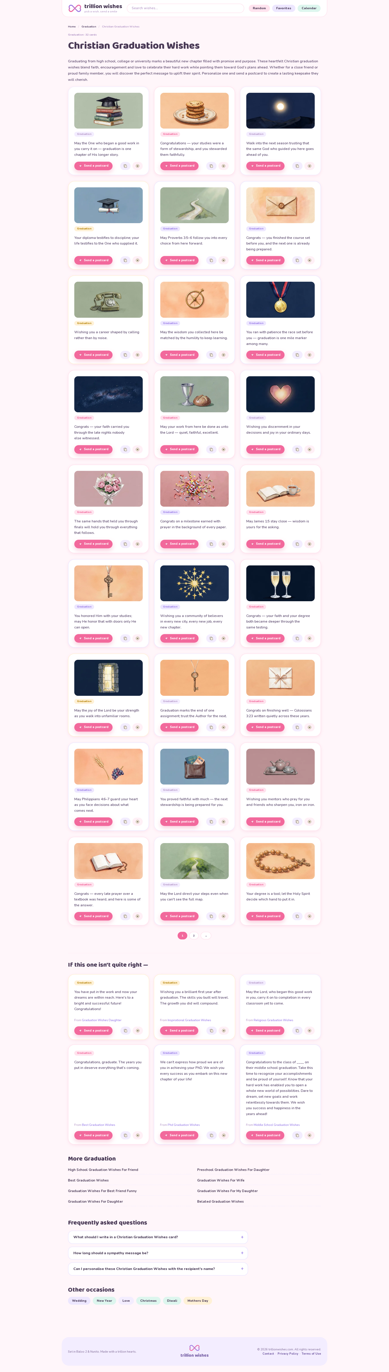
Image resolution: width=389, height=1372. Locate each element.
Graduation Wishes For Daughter (95, 1201)
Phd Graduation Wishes (184, 1125)
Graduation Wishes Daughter (102, 1020)
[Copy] (125, 166)
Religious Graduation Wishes (273, 1020)
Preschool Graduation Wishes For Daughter (233, 1170)
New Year (104, 1301)
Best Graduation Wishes (98, 1125)
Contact (268, 1354)
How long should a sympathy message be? (110, 1253)
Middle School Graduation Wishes (277, 1125)
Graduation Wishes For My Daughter (227, 1191)
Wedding (79, 1301)
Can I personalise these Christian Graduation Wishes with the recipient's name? (144, 1268)
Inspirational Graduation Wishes (189, 1020)
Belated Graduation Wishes (220, 1201)
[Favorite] (137, 166)
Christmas (148, 1301)
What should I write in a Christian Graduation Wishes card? (125, 1237)
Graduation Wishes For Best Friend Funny (102, 1191)
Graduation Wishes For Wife (220, 1180)
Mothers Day (198, 1301)
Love (126, 1301)
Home (72, 26)
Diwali (172, 1301)
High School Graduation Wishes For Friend (103, 1170)
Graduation (88, 26)
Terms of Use (311, 1354)
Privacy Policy (288, 1354)
